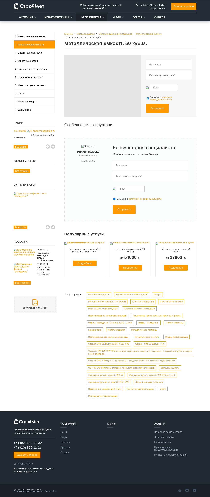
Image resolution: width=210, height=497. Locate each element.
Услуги (117, 17)
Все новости (22, 282)
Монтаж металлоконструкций (103, 308)
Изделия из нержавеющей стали (104, 389)
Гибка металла (162, 442)
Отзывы (64, 452)
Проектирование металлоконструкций (107, 315)
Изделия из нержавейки (30, 77)
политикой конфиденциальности (161, 98)
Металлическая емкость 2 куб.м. (176, 250)
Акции (63, 437)
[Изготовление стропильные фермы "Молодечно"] (24, 271)
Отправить (157, 108)
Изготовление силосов (171, 301)
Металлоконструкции (57, 17)
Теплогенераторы (27, 101)
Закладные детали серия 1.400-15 (105, 375)
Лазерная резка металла (168, 432)
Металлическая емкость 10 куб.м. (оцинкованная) (84, 250)
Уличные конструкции (143, 301)
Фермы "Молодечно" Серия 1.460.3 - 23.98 (110, 322)
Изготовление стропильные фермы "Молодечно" (44, 271)
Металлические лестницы (32, 36)
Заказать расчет (184, 6)
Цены (63, 432)
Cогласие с (161, 98)
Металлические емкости (31, 44)
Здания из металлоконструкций (131, 294)
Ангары (157, 294)
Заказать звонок (157, 8)
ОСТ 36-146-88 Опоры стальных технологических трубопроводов (121, 368)
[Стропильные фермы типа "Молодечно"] (34, 194)
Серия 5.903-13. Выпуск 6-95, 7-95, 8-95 (108, 344)
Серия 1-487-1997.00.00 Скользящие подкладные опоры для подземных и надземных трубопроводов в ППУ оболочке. (140, 352)
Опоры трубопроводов (30, 53)
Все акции (21, 146)
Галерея (137, 17)
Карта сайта (50, 491)
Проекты (65, 447)
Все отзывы (22, 171)
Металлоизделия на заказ (31, 85)
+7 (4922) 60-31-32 (152, 4)
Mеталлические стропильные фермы (107, 301)
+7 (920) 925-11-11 (27, 447)
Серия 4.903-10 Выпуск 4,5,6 (149, 344)
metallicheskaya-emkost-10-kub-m (130, 250)
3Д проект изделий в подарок (34, 135)
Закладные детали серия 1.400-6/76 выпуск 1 (152, 375)
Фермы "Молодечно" (148, 322)
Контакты (159, 17)
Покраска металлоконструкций (139, 308)
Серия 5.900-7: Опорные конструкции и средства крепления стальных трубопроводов (131, 360)
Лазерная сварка (164, 437)
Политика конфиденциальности (28, 491)
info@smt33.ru (88, 161)
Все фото (20, 227)
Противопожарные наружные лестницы (108, 337)
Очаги (21, 93)
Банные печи (24, 110)
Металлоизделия (91, 17)
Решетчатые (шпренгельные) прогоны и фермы (157, 315)
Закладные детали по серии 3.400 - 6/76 (108, 382)
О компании (26, 17)
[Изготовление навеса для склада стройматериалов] (24, 254)
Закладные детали (28, 61)
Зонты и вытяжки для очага (32, 69)
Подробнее (85, 263)
